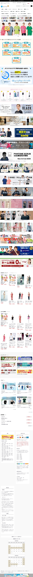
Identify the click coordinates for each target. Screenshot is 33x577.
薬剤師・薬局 (12, 11)
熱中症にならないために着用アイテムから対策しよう (24, 393)
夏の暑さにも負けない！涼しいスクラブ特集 (8, 393)
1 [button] (13, 36)
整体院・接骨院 (23, 11)
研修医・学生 (17, 11)
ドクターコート (14, 9)
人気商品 (6, 9)
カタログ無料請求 (13, 15)
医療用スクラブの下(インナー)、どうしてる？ (8, 408)
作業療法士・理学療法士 (5, 13)
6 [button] (19, 36)
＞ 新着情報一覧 (30, 425)
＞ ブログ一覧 (30, 412)
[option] (16, 28)
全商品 (2, 9)
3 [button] (15, 36)
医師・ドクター (20, 9)
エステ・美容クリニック (13, 13)
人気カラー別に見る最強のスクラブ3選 (23, 407)
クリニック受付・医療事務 (22, 13)
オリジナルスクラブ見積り (5, 15)
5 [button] (18, 36)
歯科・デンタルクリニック (5, 11)
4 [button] (17, 36)
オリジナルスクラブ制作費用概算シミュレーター (24, 15)
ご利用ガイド (29, 13)
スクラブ (10, 9)
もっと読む (14, 394)
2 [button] (14, 36)
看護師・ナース (26, 9)
